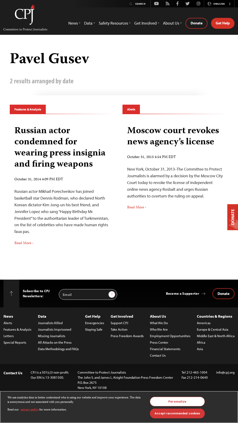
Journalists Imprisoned (54, 329)
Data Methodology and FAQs (58, 349)
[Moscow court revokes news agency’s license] (175, 166)
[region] (119, 407)
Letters (8, 336)
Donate (196, 23)
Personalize (177, 401)
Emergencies (94, 323)
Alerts (131, 109)
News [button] (73, 23)
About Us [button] (171, 23)
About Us (158, 316)
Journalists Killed (50, 323)
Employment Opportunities (170, 336)
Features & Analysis (27, 109)
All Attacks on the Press (55, 342)
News (8, 316)
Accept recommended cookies (177, 413)
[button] (229, 3)
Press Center (159, 342)
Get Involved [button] (145, 23)
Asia (200, 349)
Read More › (23, 243)
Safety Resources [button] (113, 23)
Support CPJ (119, 323)
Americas (204, 323)
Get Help (223, 23)
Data (42, 316)
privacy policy (30, 409)
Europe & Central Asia (212, 329)
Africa (201, 342)
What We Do (159, 323)
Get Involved (122, 316)
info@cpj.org (225, 372)
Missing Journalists (51, 336)
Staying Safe (93, 329)
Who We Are (159, 329)
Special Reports (14, 342)
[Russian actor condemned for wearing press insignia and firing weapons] (63, 184)
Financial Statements (165, 349)
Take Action (119, 329)
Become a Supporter (182, 293)
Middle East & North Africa (216, 336)
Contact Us (158, 355)
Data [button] (88, 23)
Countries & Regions (214, 316)
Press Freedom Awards (127, 336)
